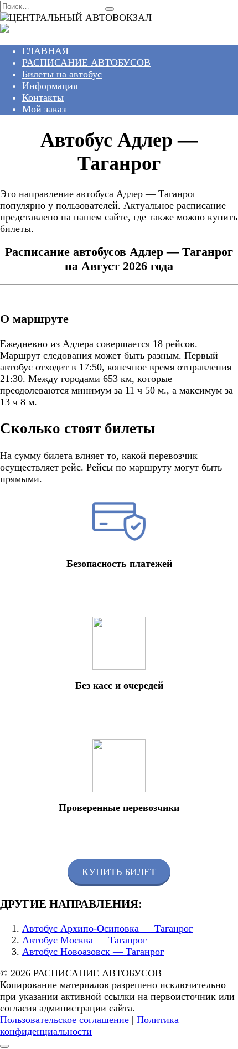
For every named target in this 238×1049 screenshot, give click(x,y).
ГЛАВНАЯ (45, 50)
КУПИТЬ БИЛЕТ (119, 871)
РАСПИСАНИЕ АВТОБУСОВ (86, 62)
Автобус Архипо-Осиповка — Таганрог (107, 928)
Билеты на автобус (62, 74)
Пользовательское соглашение (64, 1019)
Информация (49, 85)
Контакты (43, 97)
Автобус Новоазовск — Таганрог (93, 951)
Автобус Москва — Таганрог (84, 939)
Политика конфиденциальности (89, 1025)
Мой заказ (44, 109)
